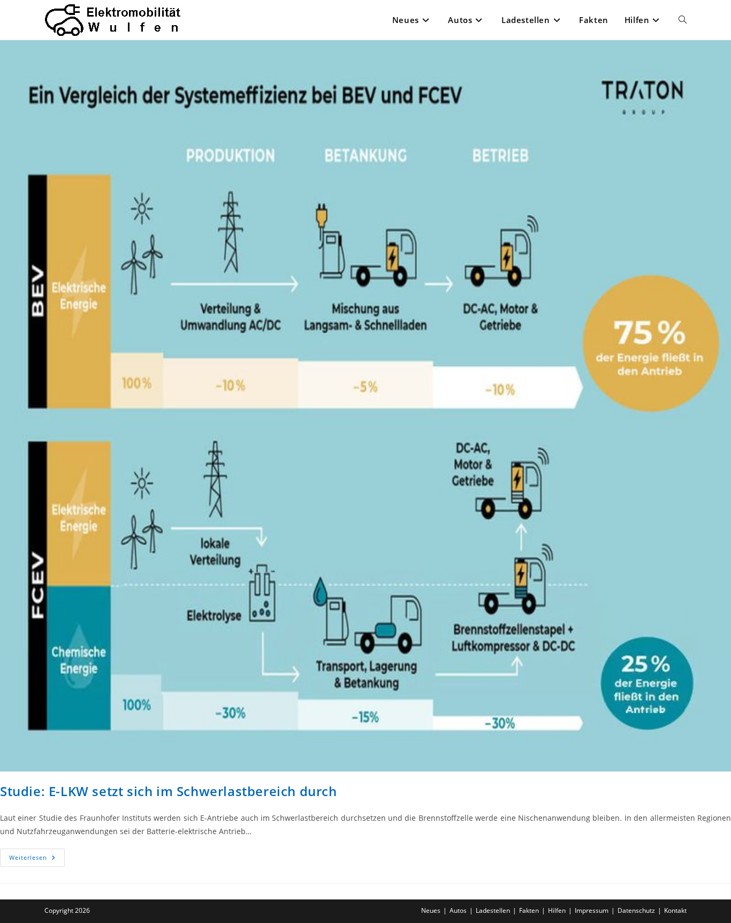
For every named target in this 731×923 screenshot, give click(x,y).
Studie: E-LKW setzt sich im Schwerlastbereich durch (168, 791)
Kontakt (675, 910)
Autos (458, 910)
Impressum (591, 910)
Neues (430, 910)
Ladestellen (493, 910)
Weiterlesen (37, 859)
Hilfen (557, 910)
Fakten (529, 910)
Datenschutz (636, 910)
